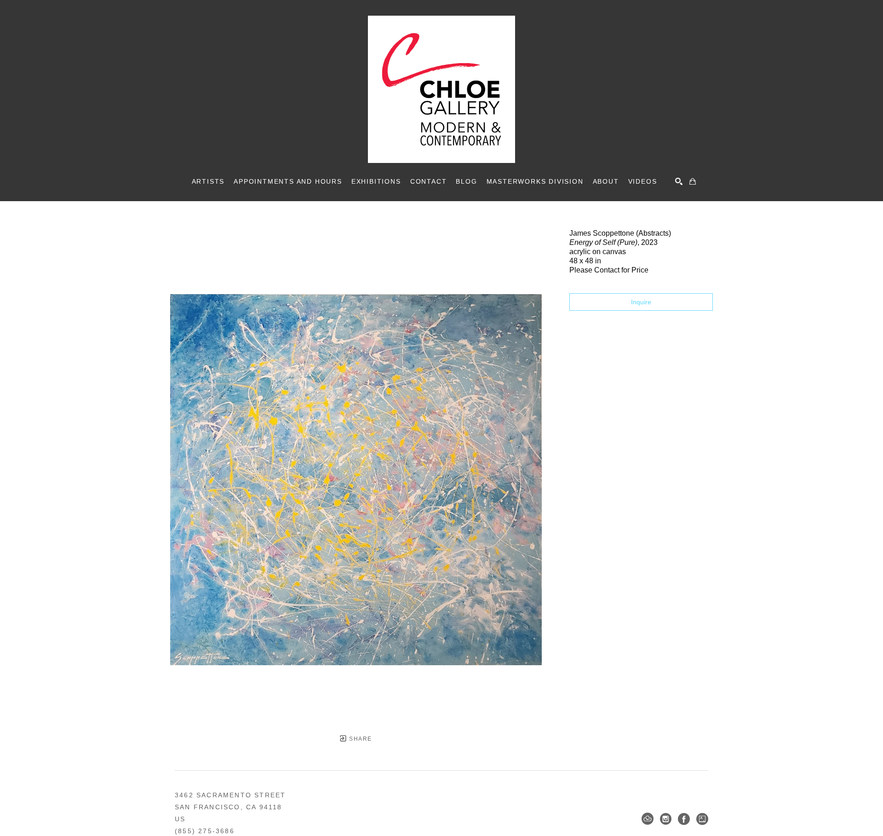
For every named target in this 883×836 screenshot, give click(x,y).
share (359, 739)
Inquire (641, 302)
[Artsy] (702, 819)
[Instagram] (665, 819)
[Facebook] (684, 819)
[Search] (678, 181)
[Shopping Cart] (692, 181)
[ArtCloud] (648, 819)
